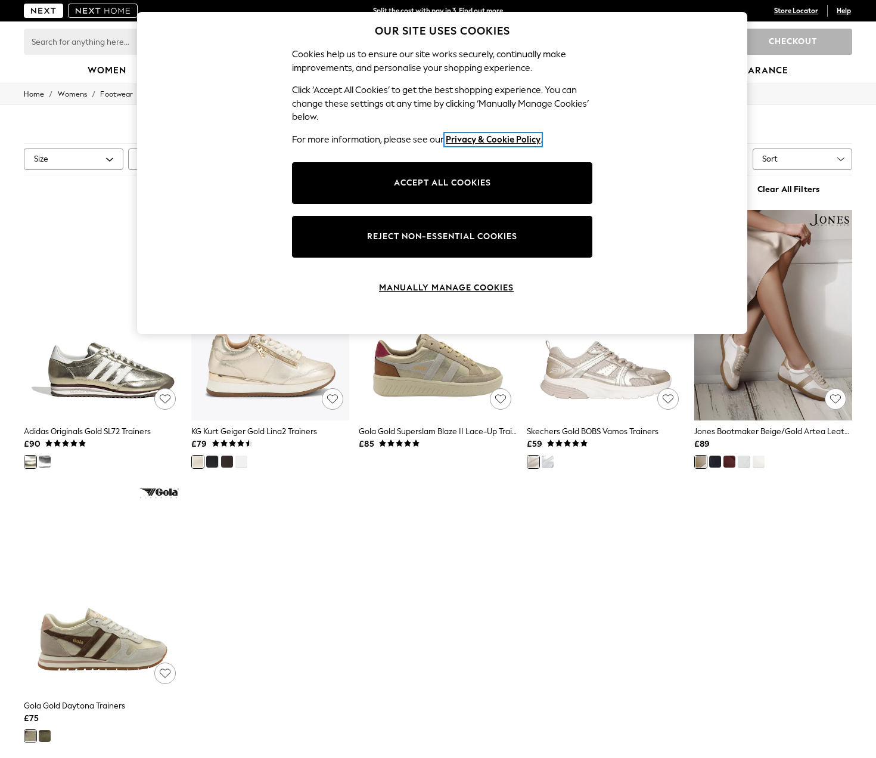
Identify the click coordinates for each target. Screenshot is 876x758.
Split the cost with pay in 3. (438, 11)
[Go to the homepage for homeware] (103, 11)
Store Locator (796, 11)
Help (844, 11)
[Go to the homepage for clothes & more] (43, 11)
